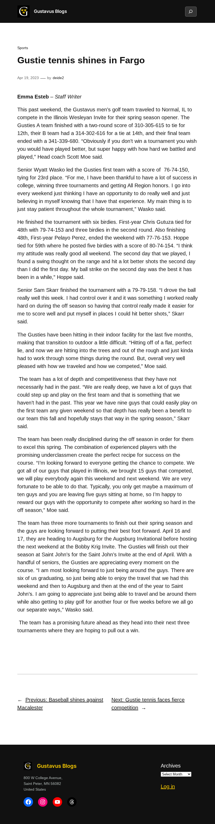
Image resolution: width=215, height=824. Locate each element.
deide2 (58, 78)
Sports (22, 48)
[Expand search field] (190, 11)
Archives (171, 766)
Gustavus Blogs (50, 11)
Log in (168, 786)
